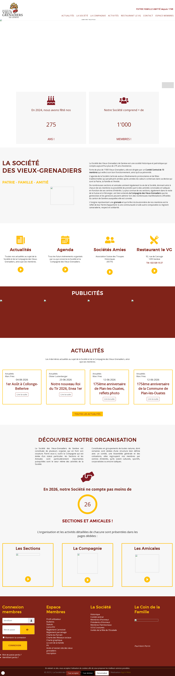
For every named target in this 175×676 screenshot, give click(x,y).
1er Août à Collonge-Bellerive (22, 386)
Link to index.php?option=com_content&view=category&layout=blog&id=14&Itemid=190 (20, 257)
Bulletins (50, 621)
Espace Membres (164, 15)
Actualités (68, 15)
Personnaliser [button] (102, 673)
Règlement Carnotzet (55, 629)
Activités (113, 15)
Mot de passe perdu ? (12, 654)
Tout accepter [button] (73, 673)
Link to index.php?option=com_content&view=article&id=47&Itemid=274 (151, 633)
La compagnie (98, 15)
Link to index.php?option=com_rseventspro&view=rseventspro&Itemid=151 (65, 257)
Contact (148, 15)
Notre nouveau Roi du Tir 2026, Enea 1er (65, 386)
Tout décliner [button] (88, 673)
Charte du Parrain (54, 635)
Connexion (14, 645)
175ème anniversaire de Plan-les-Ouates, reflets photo (109, 388)
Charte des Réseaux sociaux (58, 637)
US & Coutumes (97, 627)
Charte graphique (54, 640)
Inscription (51, 653)
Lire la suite (22, 394)
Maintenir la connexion (15, 637)
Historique (95, 614)
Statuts (49, 624)
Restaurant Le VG (131, 15)
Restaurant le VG (154, 249)
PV (47, 645)
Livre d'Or (50, 627)
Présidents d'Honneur (100, 622)
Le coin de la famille (55, 642)
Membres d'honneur (99, 619)
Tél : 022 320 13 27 (154, 262)
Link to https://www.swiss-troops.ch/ (109, 257)
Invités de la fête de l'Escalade (103, 630)
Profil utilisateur (53, 619)
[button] (171, 85)
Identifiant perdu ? (10, 657)
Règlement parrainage (56, 632)
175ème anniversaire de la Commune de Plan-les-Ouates (153, 388)
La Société (82, 15)
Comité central (96, 617)
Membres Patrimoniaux (101, 625)
